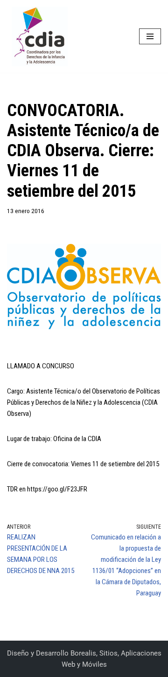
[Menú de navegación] (150, 36)
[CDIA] (37, 36)
